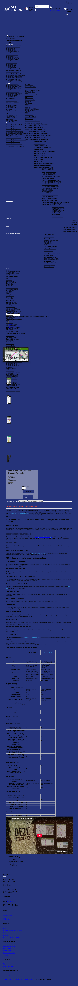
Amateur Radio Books (11, 62)
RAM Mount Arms (47, 165)
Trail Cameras (47, 244)
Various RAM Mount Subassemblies (50, 195)
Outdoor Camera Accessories (51, 240)
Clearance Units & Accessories (15, 36)
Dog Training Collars (48, 248)
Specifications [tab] (23, 501)
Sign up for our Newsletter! (11, 937)
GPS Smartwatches (29, 93)
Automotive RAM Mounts (47, 190)
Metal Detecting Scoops (57, 212)
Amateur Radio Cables (11, 49)
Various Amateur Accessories (13, 47)
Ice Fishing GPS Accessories (40, 145)
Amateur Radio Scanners (11, 363)
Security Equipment (11, 382)
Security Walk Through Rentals (13, 384)
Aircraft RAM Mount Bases (48, 168)
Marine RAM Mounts (46, 192)
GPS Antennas (28, 101)
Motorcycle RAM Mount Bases (49, 172)
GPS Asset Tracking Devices (12, 388)
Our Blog (5, 935)
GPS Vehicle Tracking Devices (13, 391)
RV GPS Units (9, 297)
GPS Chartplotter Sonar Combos (43, 157)
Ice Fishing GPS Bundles (39, 144)
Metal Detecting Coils (56, 203)
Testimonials (7, 933)
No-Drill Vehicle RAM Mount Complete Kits (51, 182)
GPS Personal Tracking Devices (13, 390)
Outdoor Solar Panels (49, 237)
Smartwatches (10, 300)
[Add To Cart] (28, 491)
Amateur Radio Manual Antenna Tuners (14, 76)
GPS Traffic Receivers (30, 110)
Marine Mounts (9, 323)
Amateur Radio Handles (11, 54)
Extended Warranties (9, 953)
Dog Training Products (50, 246)
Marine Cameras (38, 161)
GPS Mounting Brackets (30, 108)
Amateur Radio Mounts (11, 67)
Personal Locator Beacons (32, 121)
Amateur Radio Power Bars (12, 364)
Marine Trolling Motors (11, 325)
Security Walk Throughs (70, 231)
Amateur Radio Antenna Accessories (14, 81)
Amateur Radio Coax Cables (12, 51)
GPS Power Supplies (29, 105)
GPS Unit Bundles (10, 290)
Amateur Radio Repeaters (12, 359)
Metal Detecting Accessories (60, 202)
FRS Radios (8, 354)
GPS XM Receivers (29, 115)
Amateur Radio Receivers (12, 358)
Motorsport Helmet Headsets (52, 253)
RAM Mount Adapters (48, 163)
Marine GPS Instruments (41, 139)
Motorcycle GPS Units (11, 294)
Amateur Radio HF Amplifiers (12, 72)
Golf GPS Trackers (29, 96)
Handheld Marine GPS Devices (42, 147)
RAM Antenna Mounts (47, 189)
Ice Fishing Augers (38, 143)
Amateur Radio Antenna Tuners (15, 74)
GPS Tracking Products (11, 218)
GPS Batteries (28, 104)
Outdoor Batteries (49, 234)
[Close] (67, 14)
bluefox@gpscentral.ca (10, 975)
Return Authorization (9, 966)
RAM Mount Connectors (11, 379)
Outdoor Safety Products (49, 265)
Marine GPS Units (11, 302)
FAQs (4, 918)
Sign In (5, 964)
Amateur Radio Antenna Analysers (13, 80)
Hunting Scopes (48, 251)
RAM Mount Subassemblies (50, 188)
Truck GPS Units (9, 298)
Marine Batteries (38, 127)
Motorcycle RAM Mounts (47, 194)
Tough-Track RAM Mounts (49, 198)
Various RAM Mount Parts (49, 200)
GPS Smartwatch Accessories (32, 109)
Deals (7, 35)
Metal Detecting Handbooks (58, 207)
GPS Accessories (30, 100)
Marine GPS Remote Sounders (42, 135)
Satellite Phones (49, 255)
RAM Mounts (9, 161)
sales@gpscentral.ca (9, 915)
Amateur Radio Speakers (11, 60)
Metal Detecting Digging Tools (58, 204)
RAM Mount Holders (48, 178)
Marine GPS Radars (39, 137)
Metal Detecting (9, 201)
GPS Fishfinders (38, 149)
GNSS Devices (29, 98)
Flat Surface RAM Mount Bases (49, 174)
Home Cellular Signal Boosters (51, 258)
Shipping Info (7, 948)
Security (7, 226)
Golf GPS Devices (29, 91)
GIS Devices (9, 292)
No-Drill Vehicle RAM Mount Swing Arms (51, 186)
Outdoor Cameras (49, 239)
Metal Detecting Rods (56, 211)
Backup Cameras (48, 241)
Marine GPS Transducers (41, 133)
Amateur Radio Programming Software (14, 68)
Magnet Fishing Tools (56, 209)
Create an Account (55, 10)
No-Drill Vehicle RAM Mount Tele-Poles (51, 183)
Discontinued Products (12, 276)
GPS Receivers (9, 293)
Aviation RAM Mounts (47, 191)
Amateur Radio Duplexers (12, 84)
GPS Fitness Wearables (31, 89)
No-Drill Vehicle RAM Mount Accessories (51, 181)
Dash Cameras (47, 242)
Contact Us (6, 919)
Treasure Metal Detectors (57, 217)
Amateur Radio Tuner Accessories (14, 77)
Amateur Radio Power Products (13, 357)
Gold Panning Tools (56, 205)
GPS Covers (27, 113)
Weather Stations (49, 267)
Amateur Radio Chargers (11, 65)
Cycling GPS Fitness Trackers (31, 94)
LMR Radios (8, 355)
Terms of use (7, 979)
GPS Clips (27, 112)
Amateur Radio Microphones (12, 57)
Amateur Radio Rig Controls (12, 59)
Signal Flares (47, 264)
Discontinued (28, 979)
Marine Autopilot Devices (11, 324)
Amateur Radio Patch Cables (12, 58)
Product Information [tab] (12, 501)
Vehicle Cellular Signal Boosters (51, 259)
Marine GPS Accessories (41, 124)
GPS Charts (27, 111)
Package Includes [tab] (37, 501)
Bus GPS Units (9, 291)
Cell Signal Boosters (50, 257)
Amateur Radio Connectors (12, 52)
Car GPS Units (29, 85)
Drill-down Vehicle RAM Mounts (51, 176)
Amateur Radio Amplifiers (13, 70)
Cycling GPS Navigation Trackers (32, 90)
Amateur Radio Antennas (13, 79)
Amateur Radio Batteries (11, 48)
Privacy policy (18, 979)
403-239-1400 (11, 901)
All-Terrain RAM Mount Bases (48, 173)
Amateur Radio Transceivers (12, 361)
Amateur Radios (9, 44)
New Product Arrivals (10, 268)
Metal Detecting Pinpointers (58, 210)
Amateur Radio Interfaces (12, 55)
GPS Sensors (29, 119)
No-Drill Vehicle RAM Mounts (50, 180)
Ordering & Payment (9, 946)
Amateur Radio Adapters (11, 63)
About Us (5, 928)
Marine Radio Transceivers (12, 122)
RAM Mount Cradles (10, 380)
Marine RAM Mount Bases (48, 170)
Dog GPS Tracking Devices (50, 249)
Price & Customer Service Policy (12, 930)
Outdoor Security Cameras (12, 383)
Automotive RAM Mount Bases (49, 169)
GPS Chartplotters (39, 159)
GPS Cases (27, 102)
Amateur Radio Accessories (14, 46)
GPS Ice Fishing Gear (40, 141)
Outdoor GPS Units (10, 296)
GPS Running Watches (30, 92)
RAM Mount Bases (47, 167)
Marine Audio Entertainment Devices (44, 151)
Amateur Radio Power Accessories (14, 362)
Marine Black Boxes (39, 129)
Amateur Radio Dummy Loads (12, 83)
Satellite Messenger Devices (33, 123)
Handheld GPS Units (30, 117)
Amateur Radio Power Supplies (13, 365)
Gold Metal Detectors (56, 216)
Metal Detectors (56, 214)
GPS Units (9, 279)
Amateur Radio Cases (11, 50)
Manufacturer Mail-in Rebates (14, 40)
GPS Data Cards (28, 103)
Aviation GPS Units (30, 87)
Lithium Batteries (48, 235)
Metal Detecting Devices (13, 327)
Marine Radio (9, 356)
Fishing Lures (37, 125)
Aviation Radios (9, 351)
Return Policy (7, 950)
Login (61, 9)
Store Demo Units (11, 38)
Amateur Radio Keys (10, 56)
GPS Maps (27, 107)
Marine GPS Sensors (40, 131)
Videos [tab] (30, 501)
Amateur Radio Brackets (11, 64)
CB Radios (8, 353)
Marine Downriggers (39, 153)
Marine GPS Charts (39, 155)
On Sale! (8, 42)
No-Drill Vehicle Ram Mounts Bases (50, 185)
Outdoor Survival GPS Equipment (13, 233)
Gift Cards (6, 955)
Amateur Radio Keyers (11, 66)
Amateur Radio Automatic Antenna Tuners (15, 75)
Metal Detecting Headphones (58, 208)
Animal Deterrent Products (50, 262)
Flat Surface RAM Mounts (47, 196)
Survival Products (49, 261)
